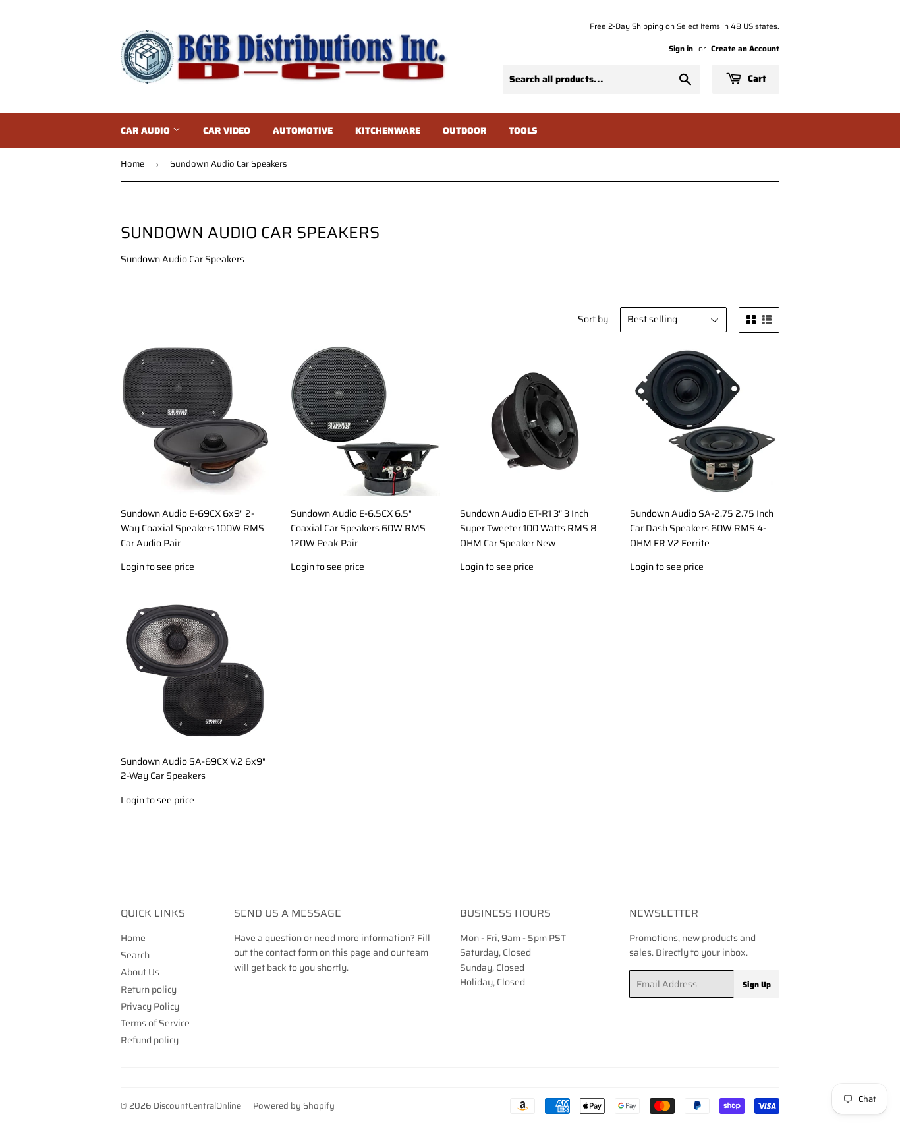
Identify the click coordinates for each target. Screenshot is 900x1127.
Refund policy (150, 1040)
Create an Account (745, 48)
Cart (755, 78)
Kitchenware (387, 130)
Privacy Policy (150, 1006)
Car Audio (147, 130)
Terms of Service (155, 1023)
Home (132, 164)
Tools (523, 130)
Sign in (681, 48)
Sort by (593, 319)
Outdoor (464, 130)
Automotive (303, 130)
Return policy (149, 989)
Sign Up (757, 984)
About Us (140, 972)
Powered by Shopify (294, 1106)
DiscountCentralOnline (197, 1106)
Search (135, 955)
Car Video (226, 130)
